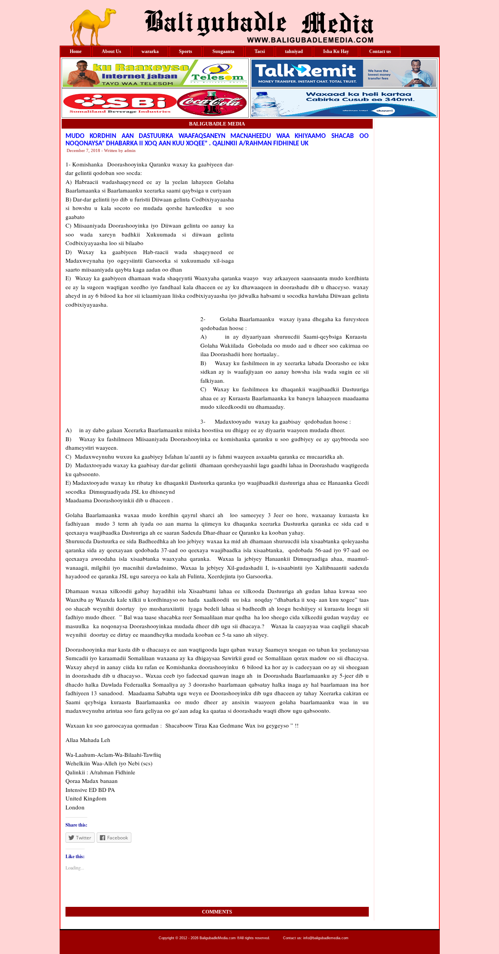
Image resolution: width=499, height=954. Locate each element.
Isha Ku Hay (336, 51)
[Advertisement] (301, 208)
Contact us (380, 51)
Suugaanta (223, 51)
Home (75, 51)
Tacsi (260, 51)
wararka (150, 51)
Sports (185, 51)
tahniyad (294, 51)
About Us (111, 51)
